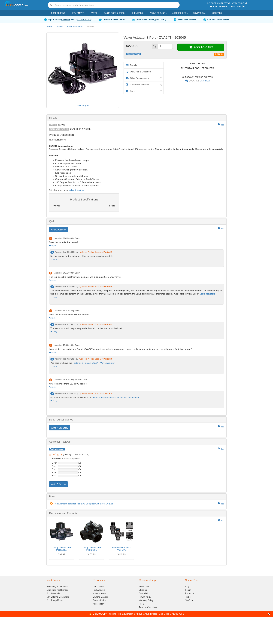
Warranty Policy (146, 600)
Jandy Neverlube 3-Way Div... (121, 548)
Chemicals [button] (137, 13)
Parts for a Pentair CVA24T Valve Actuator (94, 363)
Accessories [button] (179, 13)
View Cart (236, 6)
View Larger (83, 105)
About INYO (144, 586)
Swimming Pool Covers (57, 586)
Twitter (188, 597)
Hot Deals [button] (216, 13)
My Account (238, 3)
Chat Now (65, 19)
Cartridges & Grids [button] (114, 13)
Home (49, 26)
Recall (142, 604)
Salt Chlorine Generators (57, 597)
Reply (53, 246)
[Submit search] (51, 5)
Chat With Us (220, 6)
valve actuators (207, 293)
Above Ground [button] (158, 13)
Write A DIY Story (59, 427)
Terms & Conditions (148, 607)
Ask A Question (58, 229)
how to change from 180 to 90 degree (68, 383)
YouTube (189, 600)
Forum (188, 590)
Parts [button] (94, 13)
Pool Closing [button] (58, 13)
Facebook (189, 593)
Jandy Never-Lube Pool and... (61, 548)
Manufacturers (99, 593)
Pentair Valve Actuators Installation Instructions (116, 397)
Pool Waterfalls (53, 593)
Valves (60, 26)
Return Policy (145, 597)
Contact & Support (217, 3)
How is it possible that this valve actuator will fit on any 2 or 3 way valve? (85, 277)
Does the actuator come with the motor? (69, 314)
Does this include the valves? (63, 242)
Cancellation (144, 593)
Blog (187, 586)
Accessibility (98, 604)
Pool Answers (99, 590)
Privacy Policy (99, 600)
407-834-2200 (83, 19)
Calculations (98, 586)
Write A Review (58, 484)
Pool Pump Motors (55, 600)
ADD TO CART (203, 47)
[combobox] (114, 5)
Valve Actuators (74, 26)
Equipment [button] (78, 13)
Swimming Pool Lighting (57, 590)
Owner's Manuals (100, 597)
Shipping (143, 590)
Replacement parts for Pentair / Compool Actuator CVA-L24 (83, 503)
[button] (269, 614)
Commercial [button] (199, 13)
